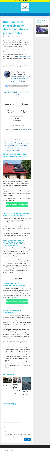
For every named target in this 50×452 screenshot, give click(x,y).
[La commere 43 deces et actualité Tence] (7, 380)
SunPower (5, 248)
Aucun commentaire (15, 36)
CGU (6, 129)
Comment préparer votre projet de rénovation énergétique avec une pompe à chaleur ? (17, 389)
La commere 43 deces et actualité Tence (7, 385)
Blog (5, 36)
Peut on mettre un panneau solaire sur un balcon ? (26, 394)
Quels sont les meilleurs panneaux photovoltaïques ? (16, 142)
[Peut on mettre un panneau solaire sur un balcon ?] (26, 383)
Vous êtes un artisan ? (27, 129)
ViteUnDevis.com (21, 129)
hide (19, 139)
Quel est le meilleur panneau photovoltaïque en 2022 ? (16, 143)
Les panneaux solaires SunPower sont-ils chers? (16, 148)
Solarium (3, 450)
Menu (2, 14)
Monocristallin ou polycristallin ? (12, 150)
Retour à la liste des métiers (17, 125)
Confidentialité (10, 129)
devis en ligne (15, 297)
